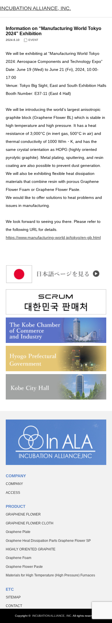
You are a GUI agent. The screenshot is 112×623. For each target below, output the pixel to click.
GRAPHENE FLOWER (23, 514)
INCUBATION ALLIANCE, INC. (35, 8)
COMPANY (14, 484)
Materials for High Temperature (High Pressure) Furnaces (50, 575)
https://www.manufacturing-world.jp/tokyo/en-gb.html (53, 237)
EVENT (33, 39)
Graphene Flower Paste (24, 567)
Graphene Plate (18, 532)
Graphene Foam (18, 558)
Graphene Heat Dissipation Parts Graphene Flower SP (48, 541)
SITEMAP (13, 597)
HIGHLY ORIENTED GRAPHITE (30, 549)
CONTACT (14, 606)
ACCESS (13, 493)
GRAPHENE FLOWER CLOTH (29, 523)
